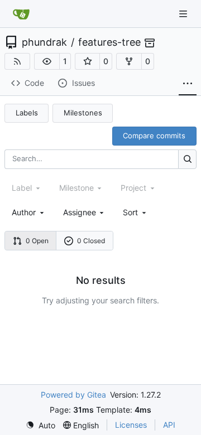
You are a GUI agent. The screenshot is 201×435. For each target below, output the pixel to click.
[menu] (135, 212)
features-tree (109, 42)
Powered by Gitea (73, 394)
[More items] (188, 83)
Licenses (131, 424)
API (169, 424)
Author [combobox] (24, 212)
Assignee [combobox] (79, 212)
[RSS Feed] (17, 61)
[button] (47, 61)
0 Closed (91, 240)
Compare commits (154, 135)
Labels (27, 112)
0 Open (37, 240)
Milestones (83, 112)
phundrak (44, 42)
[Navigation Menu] (184, 13)
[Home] (21, 14)
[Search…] (187, 159)
